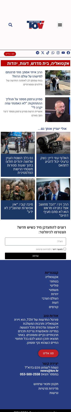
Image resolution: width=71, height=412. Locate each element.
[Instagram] (58, 52)
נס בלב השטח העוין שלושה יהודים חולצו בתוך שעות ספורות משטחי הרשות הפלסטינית (19, 165)
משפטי (53, 290)
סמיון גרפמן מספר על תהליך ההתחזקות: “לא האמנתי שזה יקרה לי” (23, 103)
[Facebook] (68, 52)
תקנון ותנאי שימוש (46, 384)
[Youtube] (63, 52)
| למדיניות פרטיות (44, 249)
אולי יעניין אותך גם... (52, 128)
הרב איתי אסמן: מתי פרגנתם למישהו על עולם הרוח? (24, 74)
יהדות (12, 63)
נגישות (54, 393)
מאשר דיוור (49, 249)
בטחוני (54, 281)
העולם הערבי (50, 298)
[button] (60, 25)
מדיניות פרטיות (48, 388)
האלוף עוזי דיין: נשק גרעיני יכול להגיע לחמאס (54, 161)
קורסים (53, 307)
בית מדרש (40, 63)
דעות (24, 63)
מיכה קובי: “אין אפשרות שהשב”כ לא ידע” (18, 208)
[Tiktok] (48, 52)
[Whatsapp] (53, 52)
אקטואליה (60, 63)
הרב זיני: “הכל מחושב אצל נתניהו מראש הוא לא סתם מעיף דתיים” (53, 210)
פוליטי (54, 286)
